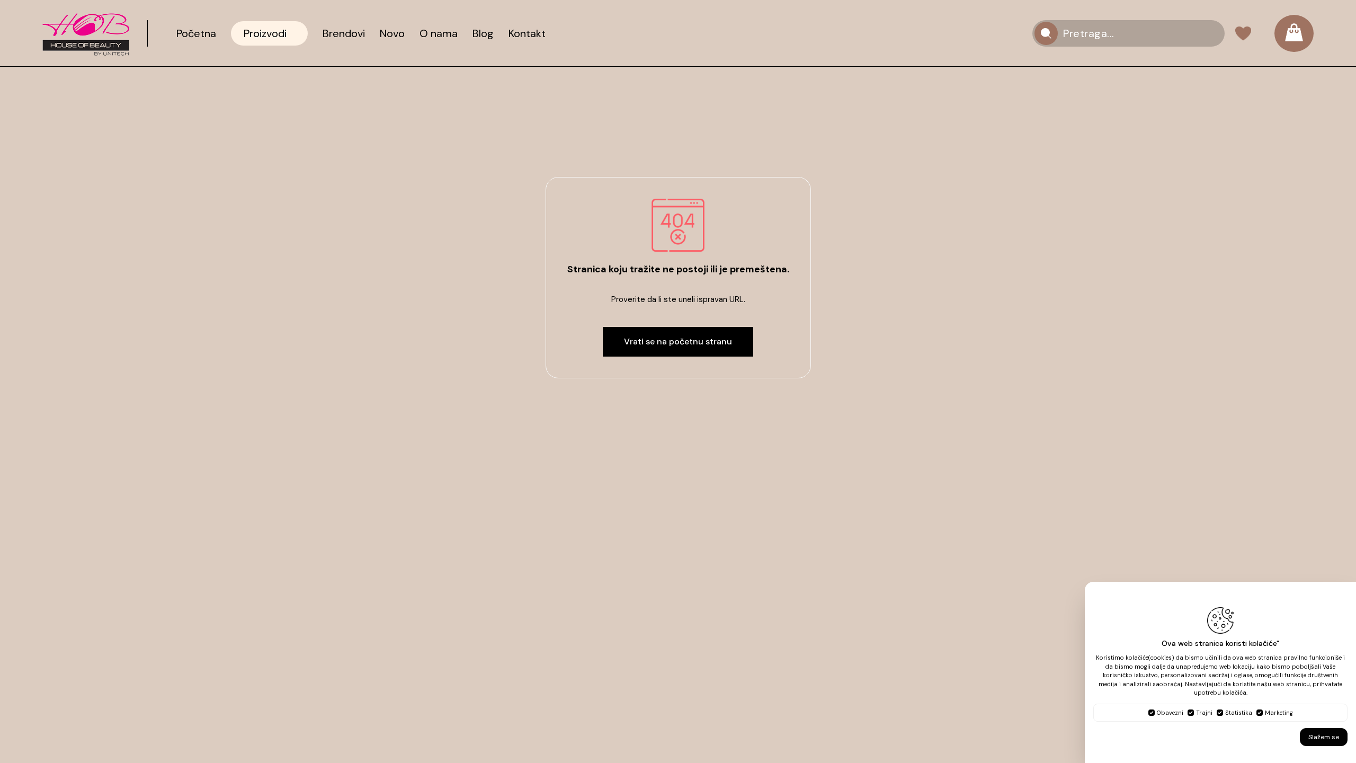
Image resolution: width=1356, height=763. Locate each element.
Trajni (1204, 712)
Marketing (1279, 712)
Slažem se (1323, 737)
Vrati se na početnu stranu (678, 341)
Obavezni (1170, 712)
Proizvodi (265, 33)
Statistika (1238, 712)
